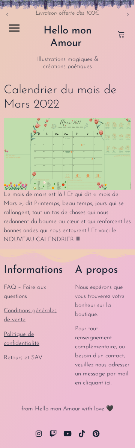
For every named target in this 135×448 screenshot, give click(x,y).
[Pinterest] (96, 433)
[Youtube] (67, 433)
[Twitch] (53, 433)
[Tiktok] (82, 433)
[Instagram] (39, 433)
